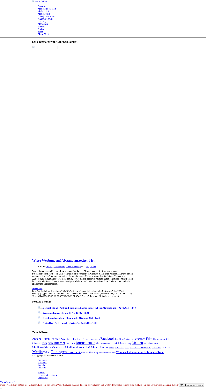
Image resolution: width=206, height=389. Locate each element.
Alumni (36, 338)
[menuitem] (106, 6)
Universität (74, 352)
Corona (85, 339)
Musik (111, 348)
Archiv (49, 266)
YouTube (158, 352)
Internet (59, 343)
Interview (70, 343)
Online (144, 348)
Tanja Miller (91, 266)
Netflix (127, 348)
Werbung (93, 352)
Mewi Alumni (100, 347)
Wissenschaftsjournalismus (107, 352)
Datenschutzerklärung (194, 385)
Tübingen (59, 351)
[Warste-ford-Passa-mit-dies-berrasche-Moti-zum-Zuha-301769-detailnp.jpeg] (44, 48)
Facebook (107, 339)
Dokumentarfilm (94, 339)
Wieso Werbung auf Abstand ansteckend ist (63, 260)
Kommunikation (107, 343)
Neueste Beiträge (73, 266)
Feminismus (128, 339)
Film (149, 338)
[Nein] (1, 388)
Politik (149, 348)
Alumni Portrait (50, 338)
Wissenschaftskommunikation (134, 352)
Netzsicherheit (135, 348)
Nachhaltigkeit (119, 348)
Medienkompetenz (150, 343)
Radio (154, 348)
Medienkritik (59, 266)
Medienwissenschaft (78, 347)
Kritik (117, 343)
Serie (158, 347)
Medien (137, 343)
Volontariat (84, 352)
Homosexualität (161, 339)
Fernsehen (139, 338)
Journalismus (85, 343)
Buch (79, 339)
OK (181, 385)
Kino (98, 343)
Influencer (36, 343)
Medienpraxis (57, 347)
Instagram (48, 342)
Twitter (46, 352)
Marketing (125, 343)
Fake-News (119, 339)
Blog (74, 339)
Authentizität (66, 339)
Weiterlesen (37, 288)
